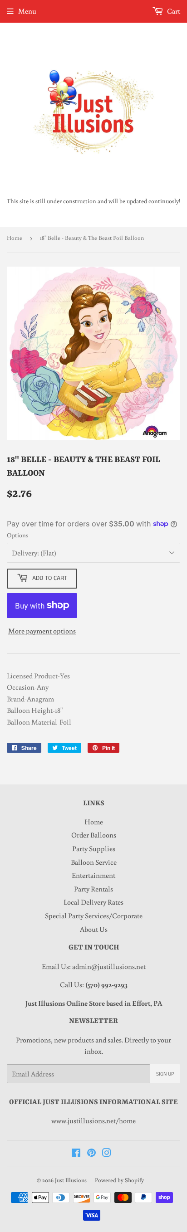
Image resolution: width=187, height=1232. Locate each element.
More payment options (42, 630)
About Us (94, 929)
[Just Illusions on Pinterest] (91, 1153)
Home (14, 238)
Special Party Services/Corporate (94, 915)
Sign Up (165, 1074)
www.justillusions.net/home (93, 1120)
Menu (27, 10)
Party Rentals (93, 888)
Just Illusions (71, 1180)
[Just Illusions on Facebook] (76, 1153)
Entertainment (93, 875)
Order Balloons (93, 834)
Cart (173, 10)
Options (17, 535)
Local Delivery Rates (93, 901)
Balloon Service (94, 862)
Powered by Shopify (119, 1180)
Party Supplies (93, 848)
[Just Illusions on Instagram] (106, 1153)
